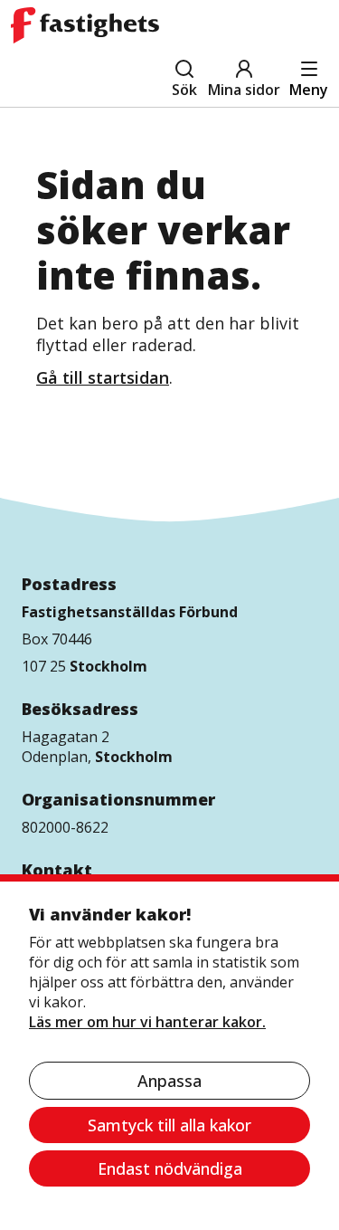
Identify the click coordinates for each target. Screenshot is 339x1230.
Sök (184, 90)
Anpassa (169, 1081)
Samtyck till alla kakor (169, 1125)
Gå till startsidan (102, 377)
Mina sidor (244, 90)
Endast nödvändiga (170, 1168)
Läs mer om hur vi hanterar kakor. (147, 1022)
